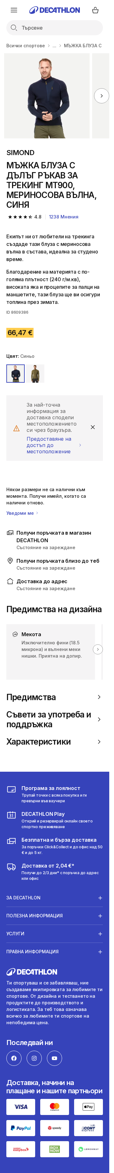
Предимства (31, 697)
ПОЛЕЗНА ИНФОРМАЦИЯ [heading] (34, 915)
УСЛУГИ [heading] (15, 933)
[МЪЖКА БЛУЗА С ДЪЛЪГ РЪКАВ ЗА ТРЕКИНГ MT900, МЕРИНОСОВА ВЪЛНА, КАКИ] (47, 95)
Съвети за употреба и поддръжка (48, 719)
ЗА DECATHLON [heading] (23, 897)
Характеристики (38, 741)
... (54, 45)
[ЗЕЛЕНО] (35, 373)
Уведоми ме (20, 513)
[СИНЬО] (15, 373)
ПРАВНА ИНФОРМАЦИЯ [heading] (32, 951)
